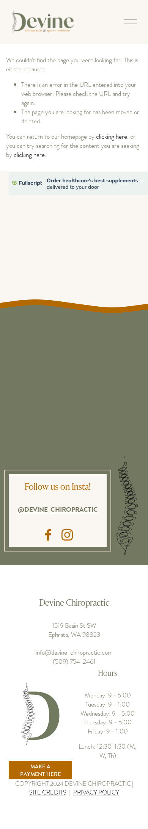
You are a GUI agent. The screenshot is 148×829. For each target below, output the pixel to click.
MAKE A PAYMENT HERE (40, 770)
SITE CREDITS (47, 792)
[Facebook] (48, 535)
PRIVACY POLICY (96, 792)
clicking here (111, 136)
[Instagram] (67, 535)
